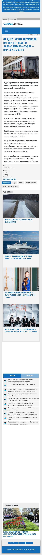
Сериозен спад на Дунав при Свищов (21, 384)
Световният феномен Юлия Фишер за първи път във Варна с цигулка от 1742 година (20, 294)
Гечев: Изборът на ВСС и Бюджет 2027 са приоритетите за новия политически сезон (22, 391)
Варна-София (31, 183)
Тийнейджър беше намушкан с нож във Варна (22, 418)
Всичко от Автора (9, 179)
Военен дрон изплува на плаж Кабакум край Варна (22, 395)
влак (21, 183)
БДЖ (14, 183)
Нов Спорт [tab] (29, 376)
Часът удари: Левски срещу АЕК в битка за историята (22, 409)
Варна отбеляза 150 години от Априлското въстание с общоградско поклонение (19, 534)
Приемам (21, 11)
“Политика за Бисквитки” (10, 9)
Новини (5, 19)
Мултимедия (13, 19)
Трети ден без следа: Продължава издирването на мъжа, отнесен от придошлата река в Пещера (20, 405)
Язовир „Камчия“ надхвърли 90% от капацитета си (19, 220)
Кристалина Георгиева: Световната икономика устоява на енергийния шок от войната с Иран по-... (22, 414)
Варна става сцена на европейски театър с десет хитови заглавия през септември (21, 330)
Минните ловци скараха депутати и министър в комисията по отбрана (18, 257)
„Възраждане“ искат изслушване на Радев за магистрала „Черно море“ (23, 399)
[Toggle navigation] (6, 30)
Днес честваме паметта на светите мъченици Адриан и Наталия (20, 380)
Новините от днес (34, 34)
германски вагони (10, 187)
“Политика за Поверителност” (30, 7)
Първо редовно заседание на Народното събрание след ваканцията (23, 423)
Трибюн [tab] (12, 376)
